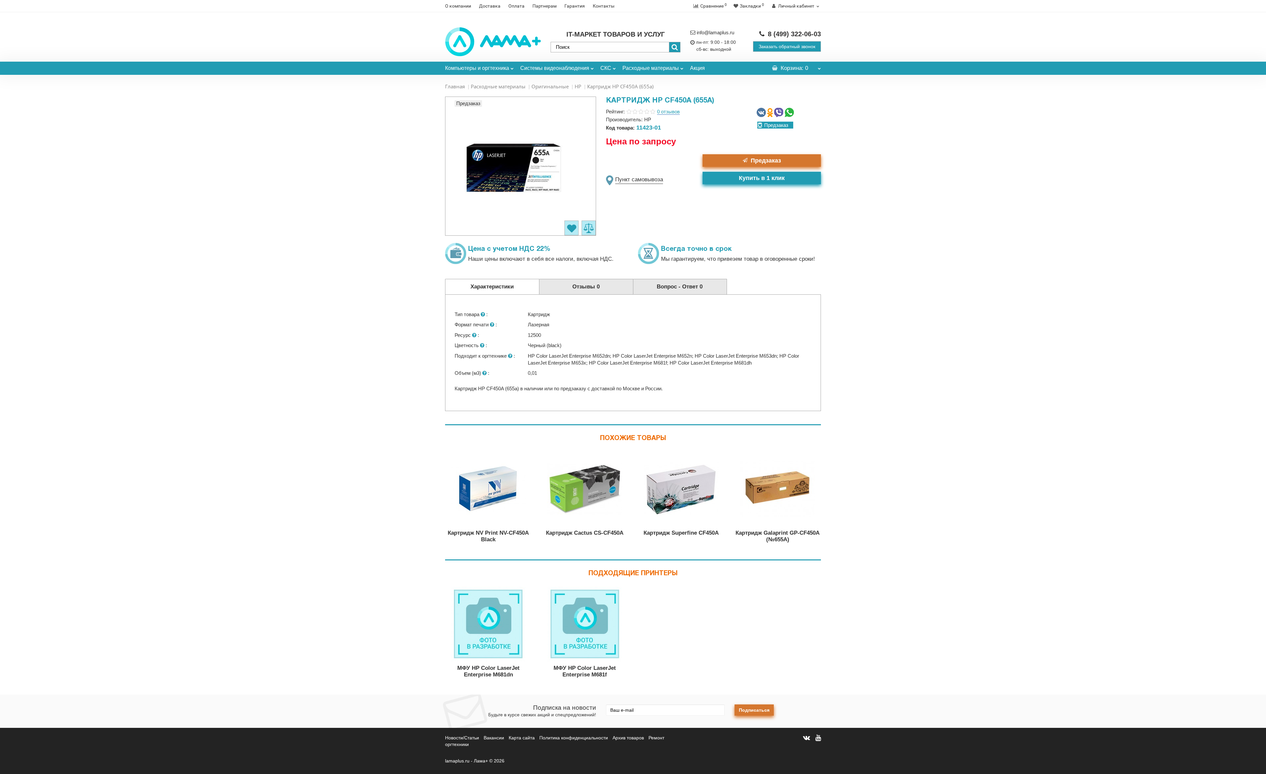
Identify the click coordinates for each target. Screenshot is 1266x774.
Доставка (489, 6)
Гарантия (574, 6)
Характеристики (492, 286)
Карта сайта (522, 737)
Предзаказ (766, 160)
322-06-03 (794, 34)
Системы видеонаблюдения (554, 68)
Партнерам (544, 6)
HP (578, 86)
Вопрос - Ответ (680, 286)
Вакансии (494, 737)
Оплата (516, 6)
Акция (697, 68)
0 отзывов (668, 111)
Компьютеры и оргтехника (477, 68)
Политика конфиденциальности (573, 737)
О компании (458, 6)
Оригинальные (550, 86)
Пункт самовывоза (639, 179)
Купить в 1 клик (762, 178)
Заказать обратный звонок (787, 46)
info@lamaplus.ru (715, 32)
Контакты (604, 6)
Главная (455, 86)
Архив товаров (628, 737)
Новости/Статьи (462, 737)
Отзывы (586, 286)
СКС (605, 68)
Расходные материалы (650, 68)
